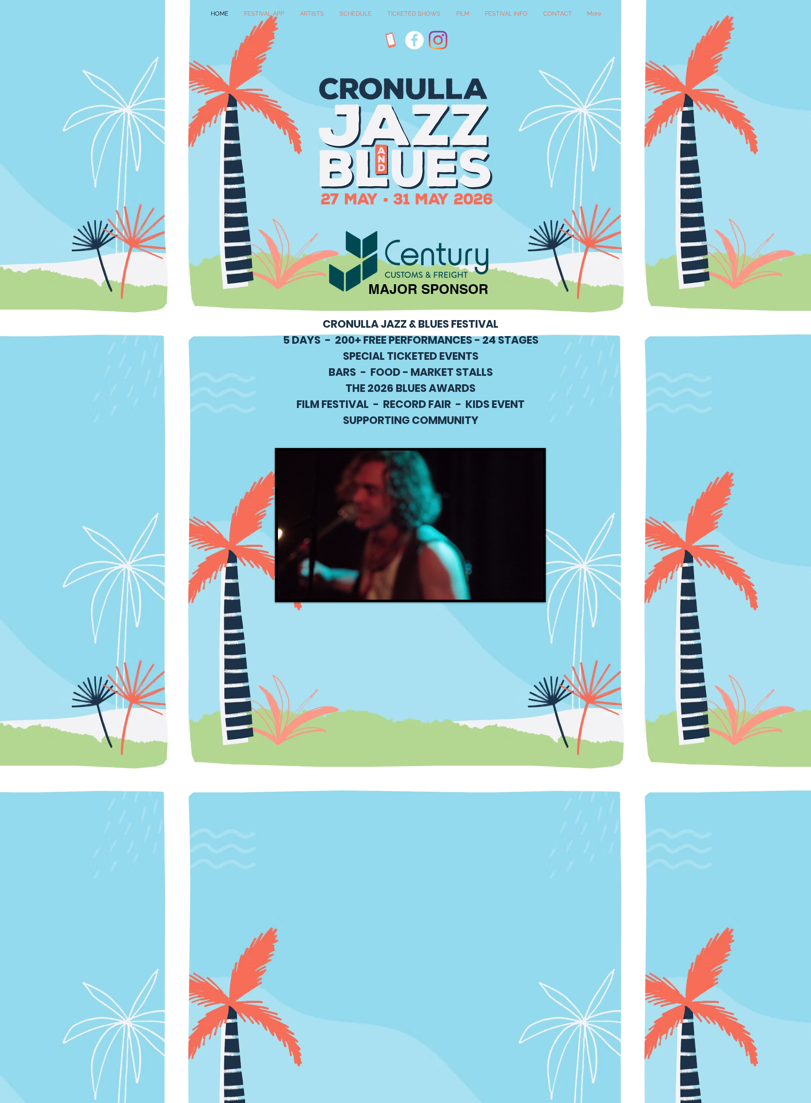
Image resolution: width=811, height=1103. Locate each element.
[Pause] (288, 588)
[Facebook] (414, 40)
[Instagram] (438, 40)
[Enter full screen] (531, 588)
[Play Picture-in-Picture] (517, 588)
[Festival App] (390, 40)
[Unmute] (302, 588)
